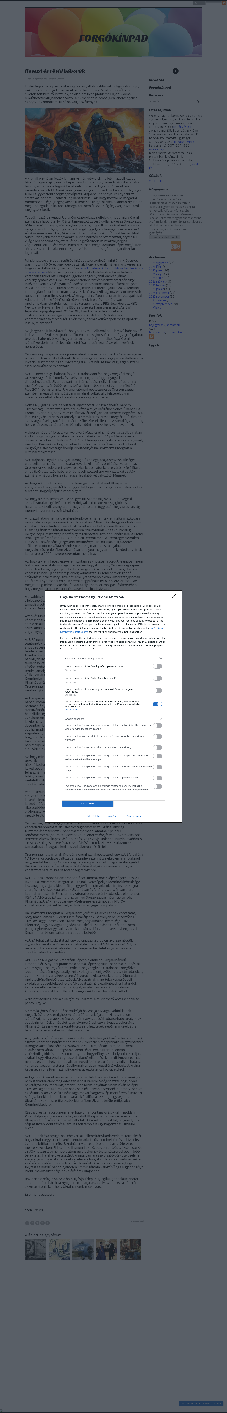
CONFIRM (88, 803)
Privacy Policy (133, 816)
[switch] (157, 666)
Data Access (113, 816)
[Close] (174, 597)
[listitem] (113, 658)
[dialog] (113, 706)
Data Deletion (93, 816)
